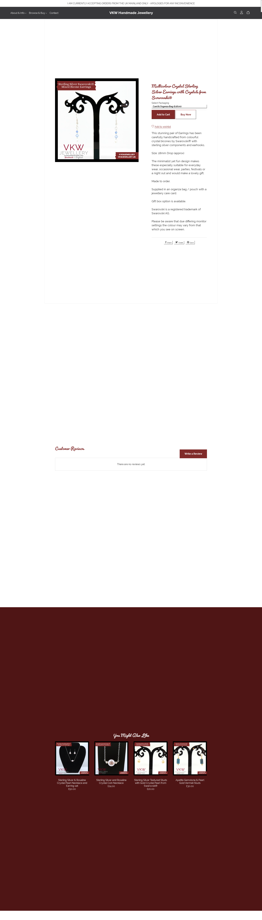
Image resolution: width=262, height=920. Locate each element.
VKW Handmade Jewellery (131, 13)
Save (191, 243)
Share (169, 243)
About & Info (17, 13)
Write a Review (193, 453)
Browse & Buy (37, 13)
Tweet (180, 243)
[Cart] (249, 13)
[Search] (235, 12)
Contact (54, 13)
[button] (179, 106)
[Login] (241, 13)
